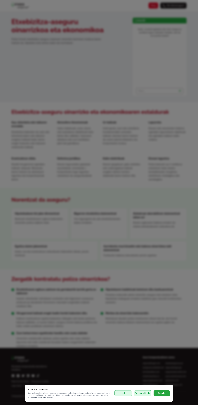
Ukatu (123, 393)
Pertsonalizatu (142, 393)
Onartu (161, 393)
